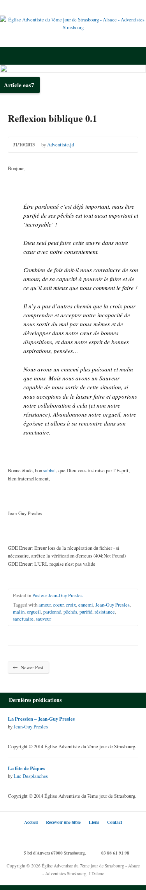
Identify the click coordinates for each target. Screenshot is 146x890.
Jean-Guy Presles (112, 604)
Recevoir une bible (63, 822)
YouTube (84, 835)
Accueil (31, 822)
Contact (114, 822)
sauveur (43, 618)
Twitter (49, 835)
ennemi (85, 604)
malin (19, 611)
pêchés (70, 611)
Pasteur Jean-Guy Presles (57, 595)
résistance (105, 611)
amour (45, 604)
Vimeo (96, 835)
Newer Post (28, 667)
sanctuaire (23, 618)
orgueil (34, 611)
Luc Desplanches (31, 775)
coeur (58, 604)
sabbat (49, 470)
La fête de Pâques (26, 768)
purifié (85, 611)
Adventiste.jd (60, 144)
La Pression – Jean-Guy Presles (41, 718)
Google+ (73, 835)
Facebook (61, 835)
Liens (94, 822)
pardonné (52, 611)
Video (11, 734)
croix (71, 604)
